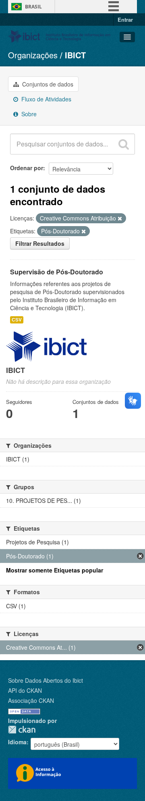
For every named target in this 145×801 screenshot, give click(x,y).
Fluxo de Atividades (45, 99)
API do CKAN (25, 690)
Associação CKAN (31, 700)
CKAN (21, 729)
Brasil (33, 6)
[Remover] (120, 218)
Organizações (33, 55)
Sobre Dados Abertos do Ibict (45, 680)
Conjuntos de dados (47, 84)
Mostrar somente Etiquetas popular (54, 570)
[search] (123, 144)
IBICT (75, 55)
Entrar (125, 19)
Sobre (28, 114)
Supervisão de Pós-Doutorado (56, 271)
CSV (17, 319)
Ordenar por (26, 168)
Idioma (17, 742)
